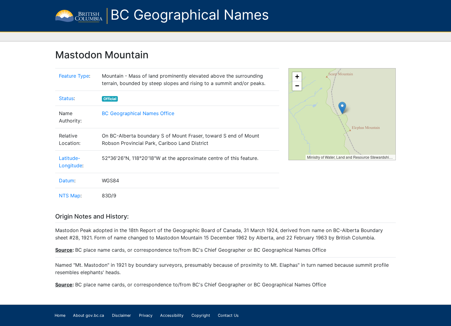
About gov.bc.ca (88, 315)
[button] (342, 108)
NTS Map (69, 195)
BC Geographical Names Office (138, 113)
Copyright (200, 315)
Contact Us (228, 315)
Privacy (145, 315)
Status (66, 98)
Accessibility (171, 315)
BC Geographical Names (189, 14)
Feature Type (74, 76)
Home (60, 315)
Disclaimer (121, 315)
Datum (66, 180)
